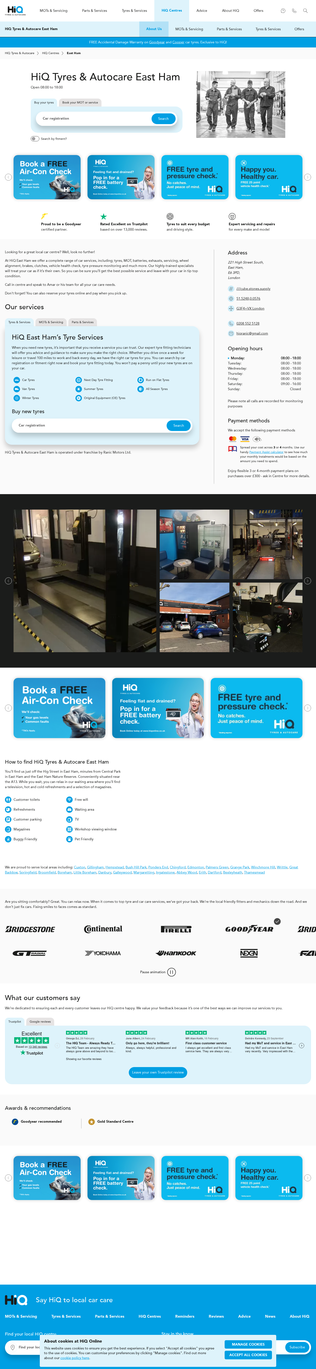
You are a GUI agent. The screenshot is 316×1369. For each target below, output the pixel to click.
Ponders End (158, 867)
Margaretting (143, 872)
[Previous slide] (8, 177)
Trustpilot (14, 1021)
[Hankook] (196, 953)
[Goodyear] (224, 929)
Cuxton (79, 867)
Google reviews (40, 1021)
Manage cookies (248, 1344)
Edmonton (195, 867)
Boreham (65, 872)
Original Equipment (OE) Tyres (104, 398)
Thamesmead (254, 872)
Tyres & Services (268, 29)
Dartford (214, 872)
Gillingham (95, 867)
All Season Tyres (157, 389)
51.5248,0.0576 (248, 299)
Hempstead (115, 867)
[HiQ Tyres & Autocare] (15, 10)
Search (163, 119)
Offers (299, 29)
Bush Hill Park (136, 867)
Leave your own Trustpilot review (158, 1072)
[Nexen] (270, 953)
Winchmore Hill (263, 867)
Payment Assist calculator (266, 452)
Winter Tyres (30, 398)
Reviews (216, 1317)
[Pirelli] (151, 929)
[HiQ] (20, 1300)
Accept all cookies (248, 1355)
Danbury (104, 872)
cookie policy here (74, 1358)
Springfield (28, 872)
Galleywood (122, 872)
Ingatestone (165, 872)
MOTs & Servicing (189, 29)
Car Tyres (28, 380)
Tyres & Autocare (19, 53)
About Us (154, 29)
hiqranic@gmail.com (252, 333)
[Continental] (78, 929)
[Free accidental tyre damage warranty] (252, 921)
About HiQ (299, 1317)
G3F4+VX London (250, 308)
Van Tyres (28, 389)
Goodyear (157, 42)
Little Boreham (85, 872)
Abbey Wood (186, 872)
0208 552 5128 (247, 323)
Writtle (282, 867)
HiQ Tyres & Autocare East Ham (31, 29)
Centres (50, 53)
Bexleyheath (232, 872)
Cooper (178, 42)
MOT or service (80, 102)
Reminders (184, 1317)
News (270, 1317)
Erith (202, 872)
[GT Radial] (50, 953)
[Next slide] (307, 177)
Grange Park (239, 867)
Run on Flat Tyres (157, 380)
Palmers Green (217, 867)
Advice (244, 1317)
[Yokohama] (123, 953)
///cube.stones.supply (253, 289)
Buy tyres (44, 102)
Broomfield (47, 872)
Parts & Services (229, 29)
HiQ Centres (150, 1317)
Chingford (178, 867)
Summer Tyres (93, 389)
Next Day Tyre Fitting (98, 380)
